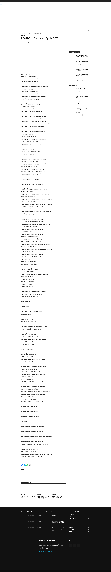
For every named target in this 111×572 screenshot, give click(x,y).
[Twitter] (85, 1)
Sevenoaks (31, 469)
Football (26, 469)
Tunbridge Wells (42, 469)
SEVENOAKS (54, 494)
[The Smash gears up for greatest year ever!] (28, 490)
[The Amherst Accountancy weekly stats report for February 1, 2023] (72, 103)
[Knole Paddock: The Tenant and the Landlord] (72, 90)
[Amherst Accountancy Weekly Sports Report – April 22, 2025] (72, 63)
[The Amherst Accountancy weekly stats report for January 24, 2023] (72, 110)
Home (22, 33)
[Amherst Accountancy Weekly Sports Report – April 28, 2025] (72, 57)
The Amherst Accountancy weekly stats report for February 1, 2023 (82, 103)
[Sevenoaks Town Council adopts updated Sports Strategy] (59, 490)
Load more (79, 80)
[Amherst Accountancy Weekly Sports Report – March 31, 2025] (72, 76)
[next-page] (24, 503)
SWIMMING (38, 494)
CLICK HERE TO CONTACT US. (45, 551)
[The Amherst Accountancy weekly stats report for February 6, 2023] (72, 96)
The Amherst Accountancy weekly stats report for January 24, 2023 (82, 110)
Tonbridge (36, 469)
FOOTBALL (26, 33)
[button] (88, 30)
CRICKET (23, 494)
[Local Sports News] (31, 16)
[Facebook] (89, 1)
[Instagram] (87, 1)
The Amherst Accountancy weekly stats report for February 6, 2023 (82, 96)
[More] (36, 45)
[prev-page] (22, 503)
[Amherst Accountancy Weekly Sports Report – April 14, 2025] (72, 69)
